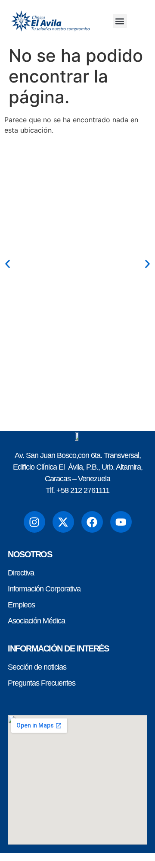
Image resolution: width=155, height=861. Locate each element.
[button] (120, 21)
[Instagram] (34, 522)
